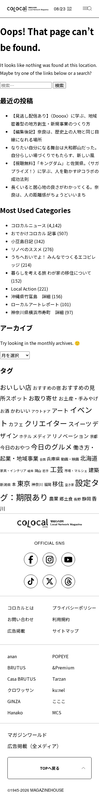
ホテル (25, 436)
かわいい (20, 410)
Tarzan (59, 678)
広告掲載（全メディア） (34, 745)
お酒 (4, 411)
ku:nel (58, 690)
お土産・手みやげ (78, 398)
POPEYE (60, 656)
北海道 (88, 458)
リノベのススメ (26, 249)
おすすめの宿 (47, 387)
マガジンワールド (27, 734)
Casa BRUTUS (21, 678)
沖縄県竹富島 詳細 (31, 296)
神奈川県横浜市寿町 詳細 (37, 312)
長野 (77, 499)
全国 (43, 459)
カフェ (16, 424)
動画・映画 (70, 459)
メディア (42, 436)
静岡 (86, 498)
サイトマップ (65, 630)
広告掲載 (16, 630)
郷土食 (66, 498)
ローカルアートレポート (35, 304)
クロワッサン (20, 690)
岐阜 (31, 470)
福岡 (47, 484)
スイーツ (79, 423)
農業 (53, 498)
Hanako (15, 712)
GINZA (13, 701)
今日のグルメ (51, 446)
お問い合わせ (20, 619)
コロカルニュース (28, 225)
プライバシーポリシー (74, 607)
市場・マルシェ (75, 470)
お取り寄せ (43, 398)
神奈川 (37, 484)
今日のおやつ (15, 447)
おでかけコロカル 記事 (33, 233)
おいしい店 (16, 387)
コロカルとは (20, 607)
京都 (94, 436)
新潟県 (5, 484)
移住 (58, 483)
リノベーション (70, 435)
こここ (58, 701)
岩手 (45, 470)
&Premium (63, 667)
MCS (56, 712)
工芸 (56, 469)
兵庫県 (53, 459)
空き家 (69, 484)
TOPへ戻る (49, 768)
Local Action (23, 288)
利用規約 (61, 619)
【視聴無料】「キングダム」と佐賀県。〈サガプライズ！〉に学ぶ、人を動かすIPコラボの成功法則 (55, 171)
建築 (94, 469)
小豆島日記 (22, 241)
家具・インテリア (13, 470)
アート (60, 410)
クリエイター (45, 423)
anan (12, 656)
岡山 (38, 470)
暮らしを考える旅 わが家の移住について (51, 272)
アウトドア (41, 411)
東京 (23, 483)
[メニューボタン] (87, 9)
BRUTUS (16, 667)
